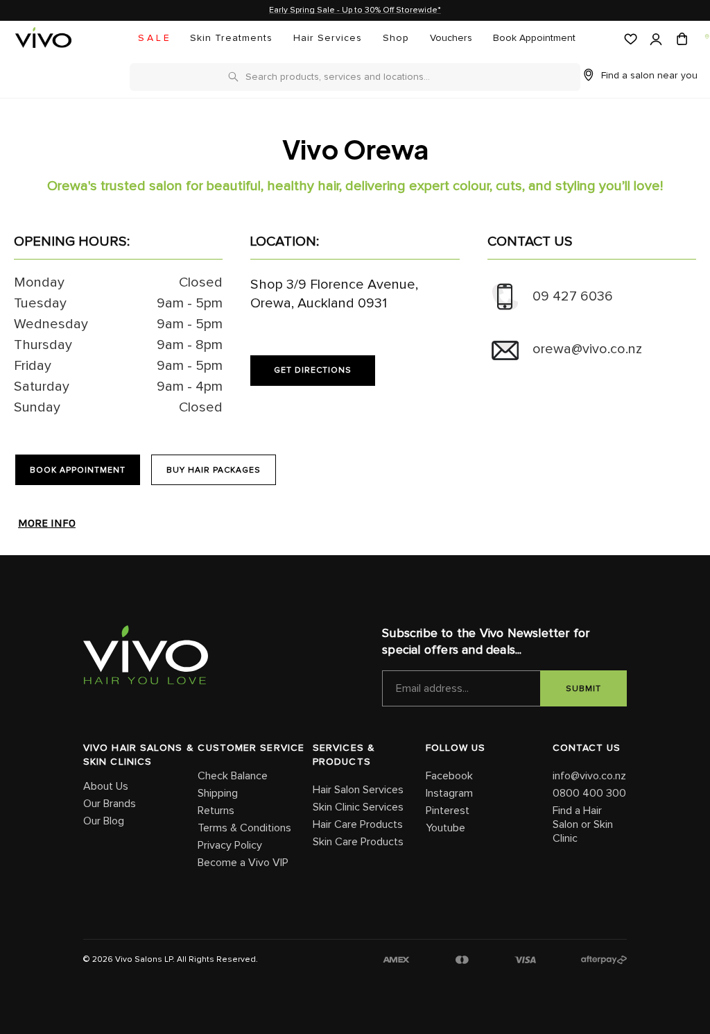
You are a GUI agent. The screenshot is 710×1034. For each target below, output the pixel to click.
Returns (216, 810)
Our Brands (109, 803)
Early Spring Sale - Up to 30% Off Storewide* (355, 10)
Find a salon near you (649, 75)
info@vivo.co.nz (589, 775)
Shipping (218, 793)
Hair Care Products (358, 824)
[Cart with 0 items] (680, 39)
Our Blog (103, 821)
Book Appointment (534, 38)
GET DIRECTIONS (313, 370)
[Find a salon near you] (706, 37)
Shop (396, 38)
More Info (47, 523)
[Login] (655, 40)
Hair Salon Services (358, 789)
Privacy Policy (230, 845)
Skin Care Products (358, 841)
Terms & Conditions (244, 827)
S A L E (153, 38)
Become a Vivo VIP (243, 862)
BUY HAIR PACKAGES (213, 470)
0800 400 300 (589, 793)
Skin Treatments (231, 38)
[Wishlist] (629, 39)
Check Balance (233, 775)
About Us (105, 786)
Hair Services (327, 38)
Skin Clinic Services (358, 807)
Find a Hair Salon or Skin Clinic (583, 824)
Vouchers (451, 38)
